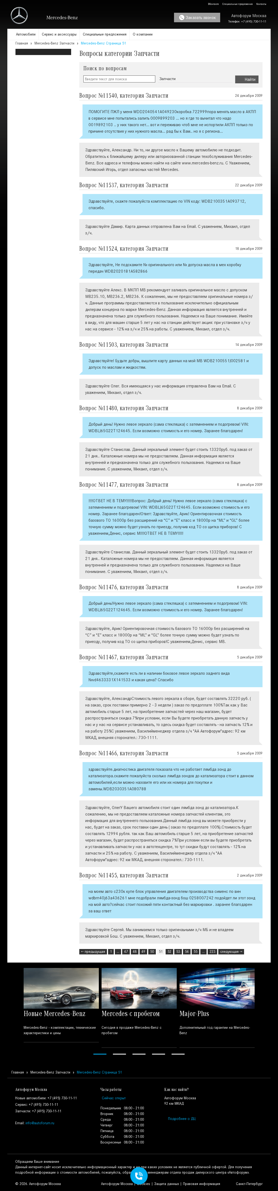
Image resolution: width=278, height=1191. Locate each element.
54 (187, 951)
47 (126, 951)
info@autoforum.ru (40, 1123)
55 (195, 951)
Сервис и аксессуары (59, 34)
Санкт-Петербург (249, 1184)
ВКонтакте (213, 4)
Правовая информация (201, 1184)
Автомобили (26, 34)
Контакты (261, 4)
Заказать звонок (201, 17)
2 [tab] (119, 1054)
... (118, 951)
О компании (143, 34)
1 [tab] (99, 1054)
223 (212, 951)
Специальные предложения (237, 4)
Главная (21, 43)
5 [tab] (178, 1054)
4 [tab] (158, 1054)
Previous (14, 1012)
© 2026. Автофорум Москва (38, 1184)
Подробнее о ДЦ (181, 1118)
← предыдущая (93, 951)
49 (143, 951)
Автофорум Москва (117, 1184)
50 (152, 951)
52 (169, 951)
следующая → (231, 951)
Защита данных (166, 1184)
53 (178, 951)
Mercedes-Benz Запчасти (54, 43)
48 (135, 951)
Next (263, 1012)
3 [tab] (139, 1054)
